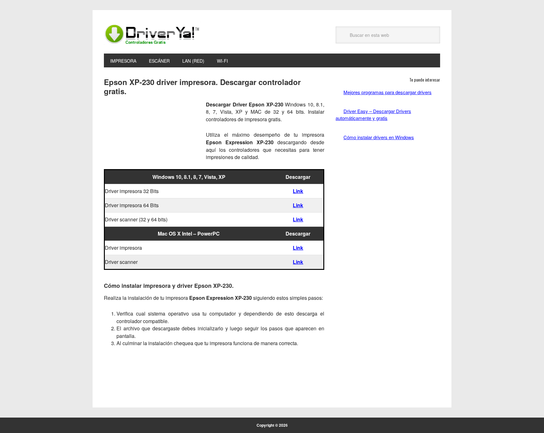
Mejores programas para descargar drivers (387, 92)
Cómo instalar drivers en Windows (378, 137)
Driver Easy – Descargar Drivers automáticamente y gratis (373, 114)
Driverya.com (152, 34)
